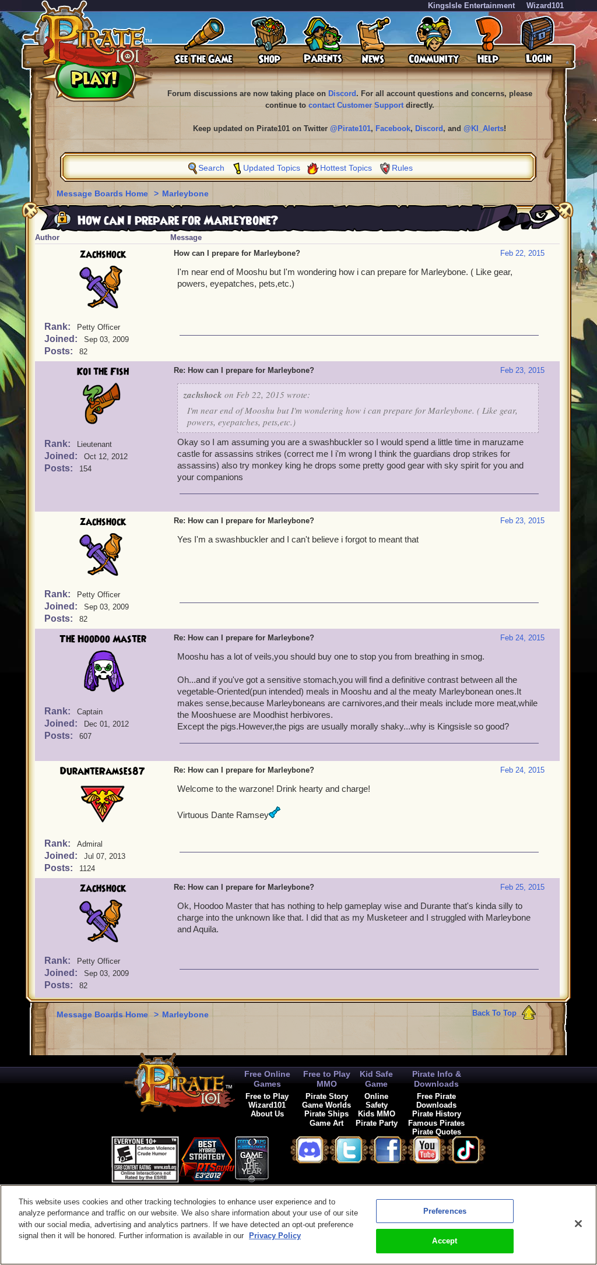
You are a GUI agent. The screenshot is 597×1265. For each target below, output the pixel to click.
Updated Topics (271, 167)
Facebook (392, 128)
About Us (267, 1113)
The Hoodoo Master (102, 639)
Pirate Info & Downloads (436, 1078)
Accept (444, 1240)
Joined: (62, 339)
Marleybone (185, 193)
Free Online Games (267, 1078)
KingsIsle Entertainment (471, 5)
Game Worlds (326, 1105)
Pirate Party (377, 1123)
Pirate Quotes (436, 1131)
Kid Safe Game (376, 1078)
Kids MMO (376, 1113)
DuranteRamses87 (102, 771)
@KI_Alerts (483, 128)
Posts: (59, 351)
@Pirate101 (350, 128)
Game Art (326, 1123)
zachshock (103, 255)
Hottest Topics (346, 167)
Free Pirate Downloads (436, 1100)
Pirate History (436, 1113)
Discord (342, 93)
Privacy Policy (275, 1235)
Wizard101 (545, 5)
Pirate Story (326, 1096)
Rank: (58, 327)
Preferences (444, 1211)
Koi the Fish (103, 372)
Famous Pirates (436, 1123)
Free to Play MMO (326, 1078)
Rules (402, 167)
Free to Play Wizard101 (267, 1100)
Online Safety (376, 1100)
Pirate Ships (326, 1113)
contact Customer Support (355, 105)
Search (211, 167)
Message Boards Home (103, 193)
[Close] (578, 1223)
